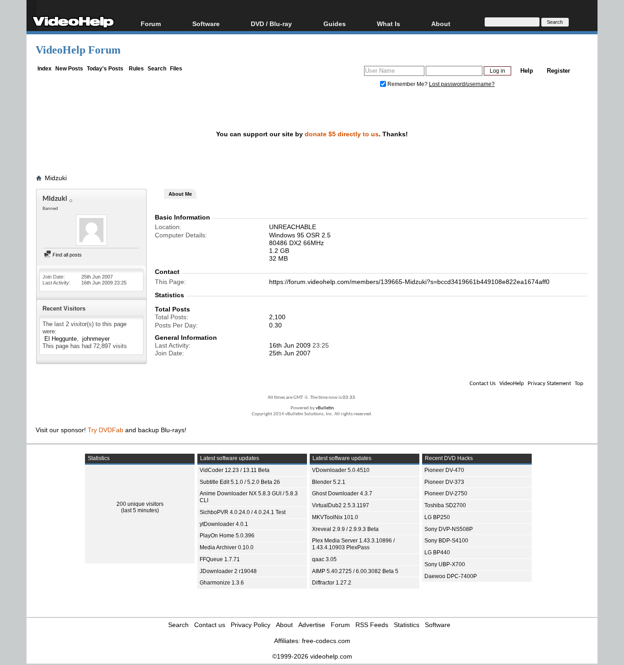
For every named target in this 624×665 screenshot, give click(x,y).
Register (558, 70)
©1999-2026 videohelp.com (312, 656)
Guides (334, 23)
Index (44, 68)
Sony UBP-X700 (444, 564)
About (284, 624)
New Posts (69, 68)
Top (579, 383)
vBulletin (325, 408)
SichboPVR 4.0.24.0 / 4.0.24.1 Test (243, 512)
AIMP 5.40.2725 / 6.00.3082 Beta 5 (355, 571)
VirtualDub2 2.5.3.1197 (340, 505)
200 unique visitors (140, 504)
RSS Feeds (371, 624)
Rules (136, 68)
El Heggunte (60, 338)
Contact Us (483, 383)
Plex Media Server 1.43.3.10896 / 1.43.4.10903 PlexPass (353, 544)
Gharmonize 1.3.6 (222, 582)
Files (176, 68)
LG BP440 (437, 552)
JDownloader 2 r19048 (228, 571)
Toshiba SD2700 (445, 505)
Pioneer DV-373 (444, 482)
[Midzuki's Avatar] (91, 231)
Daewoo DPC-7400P (450, 576)
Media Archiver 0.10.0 (227, 547)
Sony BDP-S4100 (446, 540)
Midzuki (56, 178)
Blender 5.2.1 (328, 482)
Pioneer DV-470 (444, 470)
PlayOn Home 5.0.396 (227, 535)
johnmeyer (96, 338)
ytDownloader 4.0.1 (224, 524)
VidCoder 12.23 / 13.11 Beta (235, 470)
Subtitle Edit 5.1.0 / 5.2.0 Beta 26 (240, 482)
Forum (151, 23)
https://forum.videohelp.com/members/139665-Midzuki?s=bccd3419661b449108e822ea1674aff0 (409, 281)
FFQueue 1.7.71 (220, 559)
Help (526, 70)
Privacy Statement (549, 383)
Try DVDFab (105, 430)
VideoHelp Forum (78, 50)
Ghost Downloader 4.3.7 (342, 493)
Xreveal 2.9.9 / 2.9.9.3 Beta (345, 529)
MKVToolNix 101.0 (335, 517)
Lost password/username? (462, 84)
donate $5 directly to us (342, 134)
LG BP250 (437, 517)
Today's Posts (105, 68)
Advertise (311, 624)
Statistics (406, 624)
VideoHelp (511, 383)
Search (157, 68)
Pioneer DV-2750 (445, 493)
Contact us (209, 624)
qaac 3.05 (324, 559)
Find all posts (66, 254)
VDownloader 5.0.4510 (341, 470)
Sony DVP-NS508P (448, 529)
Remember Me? (407, 84)
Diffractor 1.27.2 (331, 582)
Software (206, 23)
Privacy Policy (250, 624)
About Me (180, 194)
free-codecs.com (326, 640)
